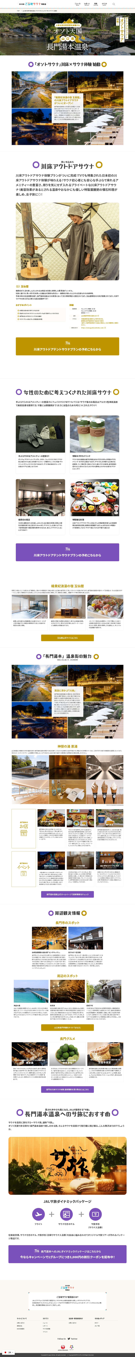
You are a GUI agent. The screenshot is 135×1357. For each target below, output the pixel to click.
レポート (45, 1326)
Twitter (74, 1338)
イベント (45, 1332)
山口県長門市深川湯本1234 (89, 316)
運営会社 (19, 1326)
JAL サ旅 (97, 1326)
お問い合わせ (20, 1323)
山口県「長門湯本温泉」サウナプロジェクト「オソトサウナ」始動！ (40, 10)
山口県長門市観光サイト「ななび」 (67, 1027)
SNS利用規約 (20, 1329)
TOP (18, 10)
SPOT (96, 1323)
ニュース (45, 1323)
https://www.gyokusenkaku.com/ (92, 328)
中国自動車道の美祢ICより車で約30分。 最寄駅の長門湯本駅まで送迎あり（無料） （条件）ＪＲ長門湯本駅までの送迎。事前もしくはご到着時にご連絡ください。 (100, 322)
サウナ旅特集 (46, 1329)
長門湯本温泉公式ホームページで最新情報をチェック (67, 894)
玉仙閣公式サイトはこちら (67, 637)
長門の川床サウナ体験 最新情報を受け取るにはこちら (67, 1089)
